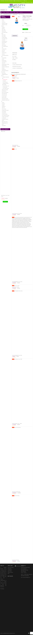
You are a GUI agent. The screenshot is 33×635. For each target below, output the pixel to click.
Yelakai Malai (4, 125)
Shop (14, 12)
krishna (3, 59)
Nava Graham (4, 73)
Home (4, 12)
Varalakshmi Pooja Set (5, 119)
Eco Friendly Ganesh (5, 46)
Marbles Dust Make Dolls (5, 66)
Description (15, 35)
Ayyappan (3, 27)
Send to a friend (28, 32)
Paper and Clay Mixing (5, 92)
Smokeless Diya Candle (5, 110)
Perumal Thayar (4, 96)
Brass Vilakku (4, 36)
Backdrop (3, 28)
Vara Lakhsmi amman (6, 88)
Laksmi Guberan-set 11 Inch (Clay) (17, 213)
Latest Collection (4, 61)
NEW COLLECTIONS (5, 89)
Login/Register (23, 2)
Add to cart (25, 29)
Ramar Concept (4, 97)
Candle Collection (4, 37)
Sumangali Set (4, 112)
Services (11, 12)
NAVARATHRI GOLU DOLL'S (7, 14)
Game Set (3, 50)
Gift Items (3, 51)
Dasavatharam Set (4, 41)
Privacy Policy (9, 568)
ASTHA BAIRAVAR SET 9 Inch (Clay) (17, 281)
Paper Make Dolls (4, 93)
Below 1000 (3, 29)
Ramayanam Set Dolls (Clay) (16, 491)
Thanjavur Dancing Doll (5, 116)
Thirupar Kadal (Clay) (15, 145)
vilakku (3, 120)
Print (24, 32)
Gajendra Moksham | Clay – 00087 (17, 423)
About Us (7, 12)
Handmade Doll (4, 52)
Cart (23, 10)
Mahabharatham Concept (5, 64)
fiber (2, 47)
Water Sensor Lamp (4, 121)
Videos (17, 12)
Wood (3, 124)
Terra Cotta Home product (5, 115)
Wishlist (32, 2)
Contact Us (21, 12)
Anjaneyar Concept (4, 23)
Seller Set (3, 107)
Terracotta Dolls (5, 87)
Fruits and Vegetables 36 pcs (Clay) (17, 355)
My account (27, 2)
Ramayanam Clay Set (5, 98)
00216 (3, 19)
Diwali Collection (4, 42)
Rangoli (3, 102)
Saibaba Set (3, 106)
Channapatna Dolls (4, 38)
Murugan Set (4, 69)
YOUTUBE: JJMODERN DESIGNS (17, 64)
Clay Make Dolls (15, 14)
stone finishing (4, 111)
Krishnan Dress (4, 60)
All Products (5, 201)
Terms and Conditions (11, 567)
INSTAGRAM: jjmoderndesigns (16, 66)
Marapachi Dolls (4, 65)
